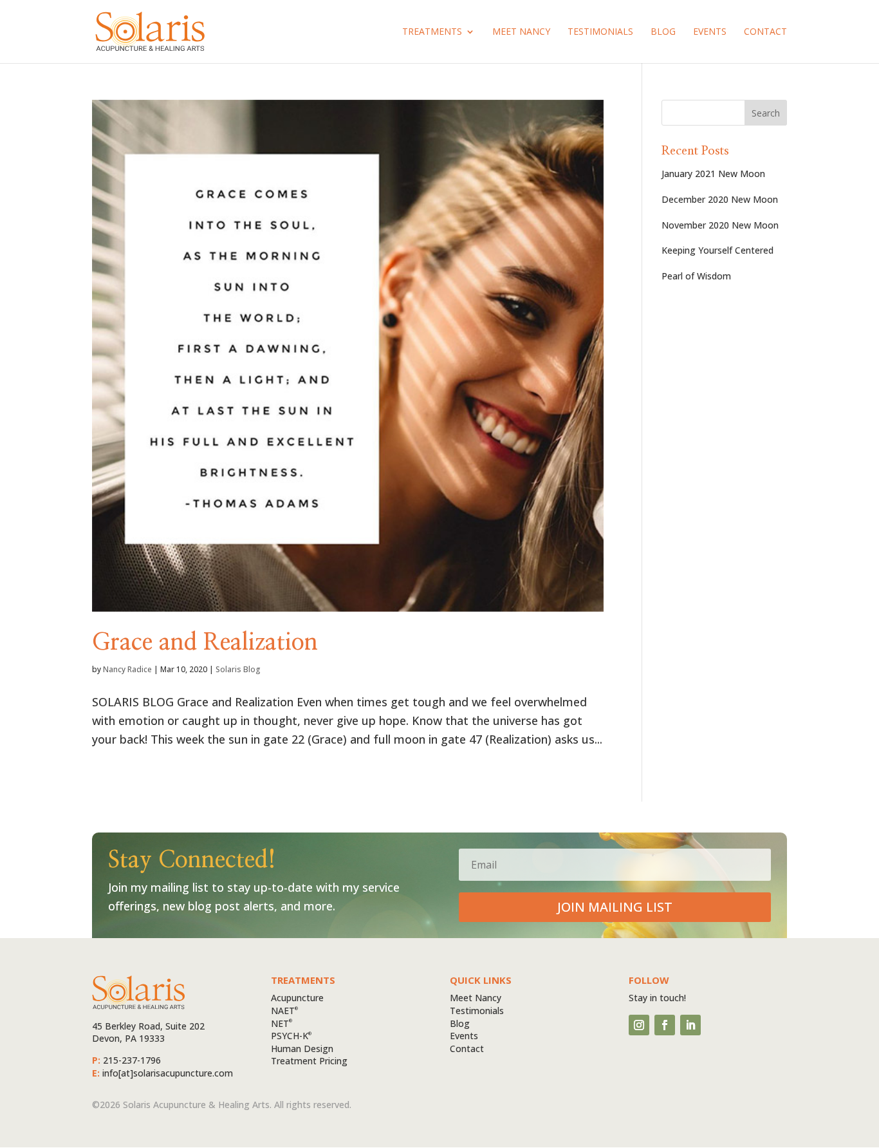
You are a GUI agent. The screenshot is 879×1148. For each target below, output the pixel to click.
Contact (765, 32)
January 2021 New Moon (713, 173)
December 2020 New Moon (720, 199)
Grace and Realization (205, 642)
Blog (663, 32)
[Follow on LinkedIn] (690, 1025)
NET (281, 1023)
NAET (284, 1010)
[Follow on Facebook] (664, 1025)
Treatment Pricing (309, 1061)
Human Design (302, 1048)
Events (709, 32)
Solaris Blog (238, 669)
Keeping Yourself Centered (717, 250)
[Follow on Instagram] (639, 1025)
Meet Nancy (521, 32)
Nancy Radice (127, 669)
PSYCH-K (291, 1036)
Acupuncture (297, 998)
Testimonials (600, 32)
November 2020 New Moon (720, 225)
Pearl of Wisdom (696, 276)
